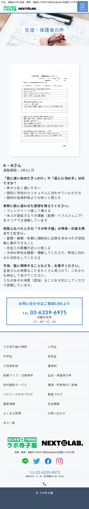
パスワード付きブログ (18, 394)
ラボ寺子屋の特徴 (15, 347)
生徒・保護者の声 (60, 375)
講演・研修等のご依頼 (63, 385)
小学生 (52, 347)
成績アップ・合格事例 (18, 375)
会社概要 (54, 404)
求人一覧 (9, 423)
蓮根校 (52, 366)
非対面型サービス (15, 385)
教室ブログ (55, 394)
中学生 (7, 356)
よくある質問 (12, 413)
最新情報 (9, 404)
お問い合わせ (57, 413)
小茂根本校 (10, 366)
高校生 (52, 356)
